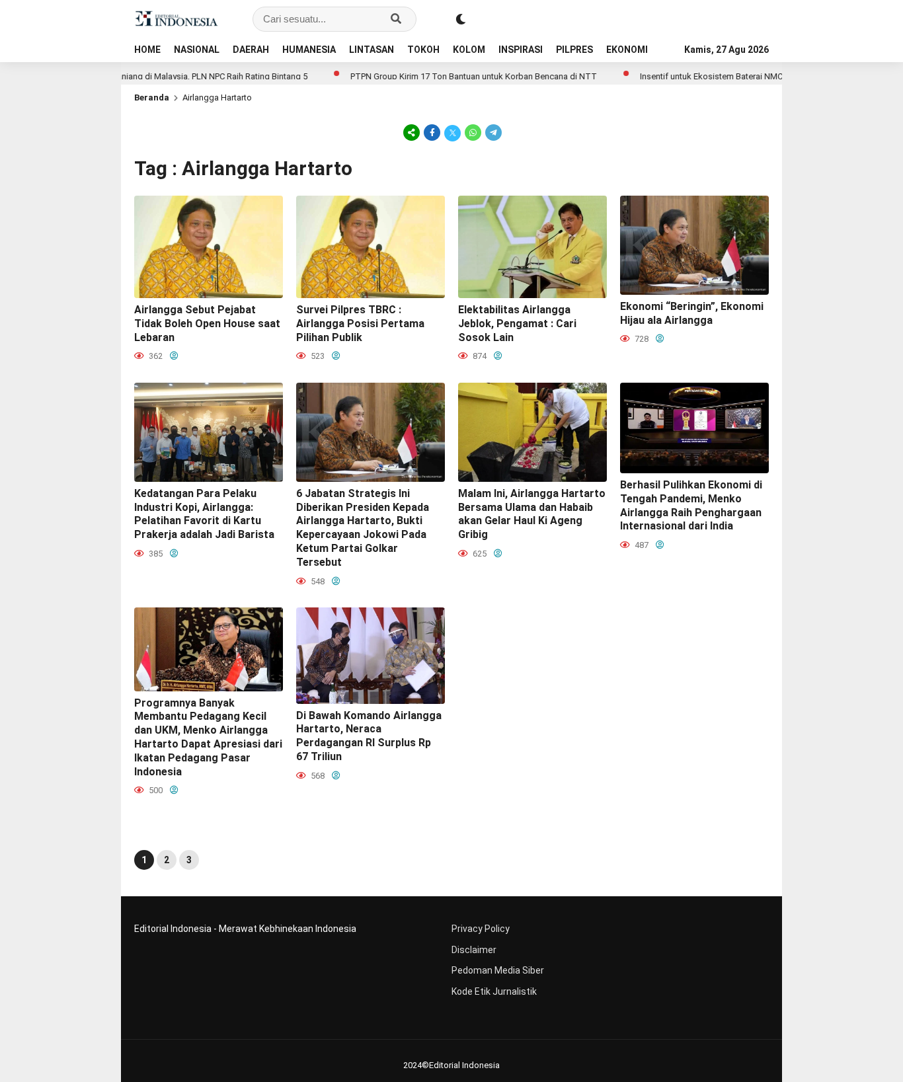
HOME (147, 49)
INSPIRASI (520, 49)
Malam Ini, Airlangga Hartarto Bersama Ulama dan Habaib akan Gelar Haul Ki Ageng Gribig (532, 514)
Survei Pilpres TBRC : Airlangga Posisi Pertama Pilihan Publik (360, 323)
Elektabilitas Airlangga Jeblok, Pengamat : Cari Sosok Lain (517, 323)
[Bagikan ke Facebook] (432, 132)
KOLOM (469, 49)
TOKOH (423, 49)
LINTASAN (371, 49)
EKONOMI (627, 49)
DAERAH (251, 49)
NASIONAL (196, 49)
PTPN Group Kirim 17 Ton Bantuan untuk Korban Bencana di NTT (438, 76)
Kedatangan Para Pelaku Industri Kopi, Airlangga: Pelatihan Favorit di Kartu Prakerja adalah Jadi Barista (204, 514)
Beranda (151, 97)
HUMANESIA (309, 49)
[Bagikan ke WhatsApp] (473, 132)
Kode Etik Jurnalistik (494, 991)
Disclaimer (473, 950)
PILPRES (574, 49)
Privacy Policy (480, 928)
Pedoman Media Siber (497, 970)
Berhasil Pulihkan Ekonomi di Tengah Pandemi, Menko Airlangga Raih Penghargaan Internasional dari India (691, 505)
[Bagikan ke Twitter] (452, 132)
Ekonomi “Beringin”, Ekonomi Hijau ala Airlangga (692, 313)
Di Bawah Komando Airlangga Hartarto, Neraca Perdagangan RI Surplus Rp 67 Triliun (369, 736)
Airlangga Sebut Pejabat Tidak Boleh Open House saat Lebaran (207, 323)
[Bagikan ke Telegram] (492, 132)
